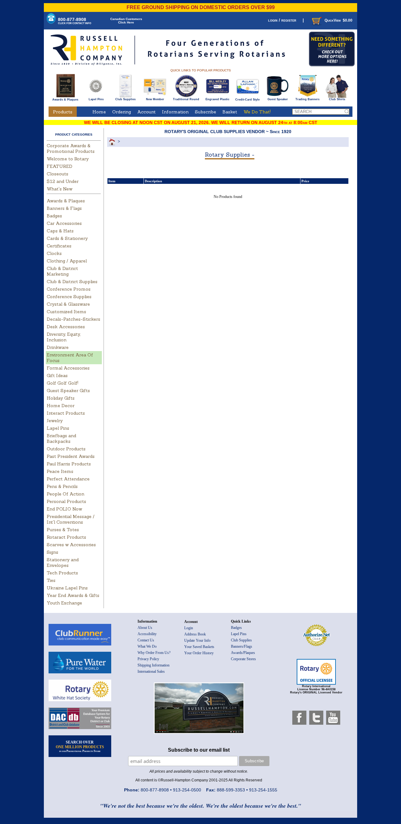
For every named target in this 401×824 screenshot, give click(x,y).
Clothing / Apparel (67, 261)
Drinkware (58, 347)
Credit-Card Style (247, 99)
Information (175, 112)
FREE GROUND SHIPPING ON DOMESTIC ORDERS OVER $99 (201, 7)
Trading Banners (307, 99)
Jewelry (55, 420)
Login (188, 628)
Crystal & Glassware (68, 304)
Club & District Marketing (62, 271)
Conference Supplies (69, 296)
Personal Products (66, 501)
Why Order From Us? (154, 652)
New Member (155, 99)
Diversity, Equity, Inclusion (64, 337)
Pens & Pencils (62, 486)
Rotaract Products (66, 537)
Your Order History (199, 653)
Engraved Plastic (217, 99)
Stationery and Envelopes (63, 562)
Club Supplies (125, 99)
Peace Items (60, 471)
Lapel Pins (96, 99)
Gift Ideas (57, 375)
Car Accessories (64, 223)
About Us (145, 627)
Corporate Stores (243, 659)
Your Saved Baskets (199, 647)
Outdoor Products (66, 449)
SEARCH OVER (80, 746)
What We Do (147, 646)
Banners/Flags (241, 646)
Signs (52, 552)
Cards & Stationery (67, 238)
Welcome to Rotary (68, 159)
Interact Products (66, 413)
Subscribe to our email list (199, 750)
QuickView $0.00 (338, 20)
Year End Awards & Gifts (73, 595)
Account (146, 112)
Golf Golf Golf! (62, 383)
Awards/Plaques (243, 652)
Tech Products (62, 573)
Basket (229, 112)
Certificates (59, 246)
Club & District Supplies (72, 281)
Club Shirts (337, 99)
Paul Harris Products (69, 464)
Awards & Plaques (65, 99)
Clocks (54, 253)
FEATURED (59, 166)
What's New (59, 189)
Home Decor (61, 405)
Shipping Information (153, 665)
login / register (282, 20)
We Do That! (257, 112)
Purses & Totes (63, 529)
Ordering (121, 112)
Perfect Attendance (68, 479)
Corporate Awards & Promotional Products (71, 148)
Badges (54, 216)
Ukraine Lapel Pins (67, 588)
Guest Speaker (278, 99)
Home (99, 112)
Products (62, 112)
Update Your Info (197, 640)
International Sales (151, 671)
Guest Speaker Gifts (68, 390)
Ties (51, 580)
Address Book (195, 634)
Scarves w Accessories (71, 544)
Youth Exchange (64, 603)
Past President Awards (71, 456)
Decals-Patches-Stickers (73, 319)
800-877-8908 (74, 21)
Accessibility (147, 634)
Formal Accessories (68, 368)
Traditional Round (186, 99)
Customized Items (66, 311)
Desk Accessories (66, 326)
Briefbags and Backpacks (61, 438)
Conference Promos (69, 289)
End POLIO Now (64, 509)
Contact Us (146, 640)
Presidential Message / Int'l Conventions (71, 519)
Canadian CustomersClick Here (126, 20)
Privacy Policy (148, 659)
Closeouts (57, 174)
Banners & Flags (64, 208)
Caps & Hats (60, 231)
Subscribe (205, 112)
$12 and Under (63, 181)
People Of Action (65, 494)
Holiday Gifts (61, 398)
